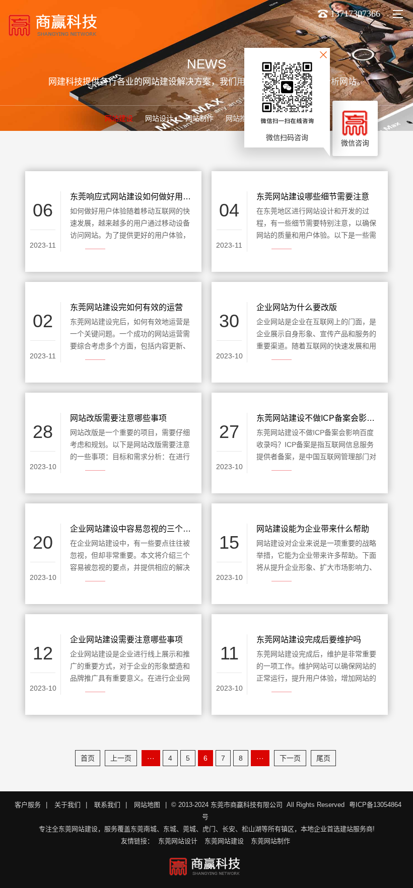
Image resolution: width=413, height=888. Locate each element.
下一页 (290, 758)
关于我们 (67, 804)
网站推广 (240, 118)
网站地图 (147, 804)
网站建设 (119, 118)
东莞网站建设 (224, 841)
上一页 (120, 758)
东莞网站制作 (270, 841)
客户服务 (28, 804)
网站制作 (199, 118)
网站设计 (159, 118)
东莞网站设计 (177, 841)
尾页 (323, 758)
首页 (88, 758)
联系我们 (107, 804)
